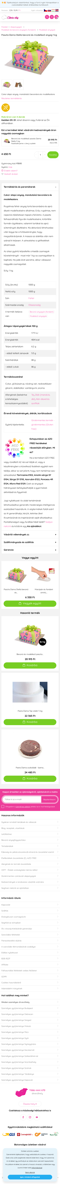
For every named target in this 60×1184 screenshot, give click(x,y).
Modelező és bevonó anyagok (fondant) (18, 30)
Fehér (31, 298)
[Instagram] (30, 1117)
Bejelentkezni (49, 799)
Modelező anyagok (47, 30)
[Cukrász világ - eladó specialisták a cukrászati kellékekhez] (10, 16)
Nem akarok (30, 1172)
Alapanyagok (16, 27)
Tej (32, 394)
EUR (15, 10)
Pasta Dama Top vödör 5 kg (30, 711)
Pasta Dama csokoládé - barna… (30, 767)
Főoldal (4, 27)
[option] (30, 57)
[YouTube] (37, 1117)
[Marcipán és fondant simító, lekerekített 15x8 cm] (43, 575)
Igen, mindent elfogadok (30, 1177)
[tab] (30, 187)
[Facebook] (23, 1117)
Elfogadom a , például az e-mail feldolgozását (30, 807)
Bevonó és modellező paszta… (30, 654)
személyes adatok (23, 807)
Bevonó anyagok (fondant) (42, 312)
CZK (11, 10)
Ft (20, 10)
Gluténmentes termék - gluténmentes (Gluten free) (42, 424)
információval (37, 1168)
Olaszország (34, 305)
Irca (10, 167)
